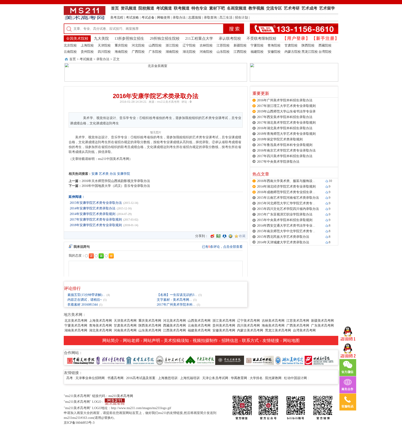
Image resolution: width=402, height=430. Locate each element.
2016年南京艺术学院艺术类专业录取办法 (286, 150)
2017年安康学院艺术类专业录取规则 (96, 219)
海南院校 (121, 51)
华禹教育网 (239, 378)
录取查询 (210, 17)
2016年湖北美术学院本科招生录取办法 (284, 128)
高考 (69, 378)
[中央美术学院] (199, 360)
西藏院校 (325, 45)
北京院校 (70, 45)
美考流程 (116, 17)
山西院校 (155, 45)
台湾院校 (325, 51)
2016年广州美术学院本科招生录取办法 (284, 100)
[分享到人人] (224, 236)
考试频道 (86, 59)
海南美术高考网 (273, 325)
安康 (94, 173)
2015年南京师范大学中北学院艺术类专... (286, 231)
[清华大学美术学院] (110, 360)
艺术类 (104, 173)
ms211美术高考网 (168, 101)
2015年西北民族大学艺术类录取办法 (283, 236)
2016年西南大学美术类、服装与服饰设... (286, 181)
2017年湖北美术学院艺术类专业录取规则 (286, 122)
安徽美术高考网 (223, 330)
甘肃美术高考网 (125, 325)
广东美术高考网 (322, 325)
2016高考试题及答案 (140, 378)
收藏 (242, 236)
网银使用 (163, 17)
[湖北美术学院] (289, 360)
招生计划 (241, 17)
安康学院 (123, 173)
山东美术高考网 (149, 330)
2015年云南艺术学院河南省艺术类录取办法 (288, 197)
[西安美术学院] (259, 360)
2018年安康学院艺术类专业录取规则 (96, 225)
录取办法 (179, 17)
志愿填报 (194, 17)
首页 (72, 59)
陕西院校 (308, 45)
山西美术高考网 (199, 320)
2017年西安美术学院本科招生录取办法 (284, 117)
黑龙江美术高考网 (278, 330)
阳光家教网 (273, 378)
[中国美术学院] (80, 360)
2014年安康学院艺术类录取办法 (92, 208)
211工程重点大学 (199, 38)
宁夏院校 (257, 45)
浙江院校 (172, 45)
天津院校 (104, 45)
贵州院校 (87, 51)
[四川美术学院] (319, 360)
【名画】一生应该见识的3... (177, 295)
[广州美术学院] (170, 360)
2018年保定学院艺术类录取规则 (280, 139)
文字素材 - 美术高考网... (174, 299)
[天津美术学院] (140, 360)
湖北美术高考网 (100, 330)
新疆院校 (240, 45)
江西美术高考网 (174, 330)
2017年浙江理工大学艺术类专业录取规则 (286, 106)
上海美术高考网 (100, 320)
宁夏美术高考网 (75, 325)
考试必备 (147, 17)
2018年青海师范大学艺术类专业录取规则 (286, 134)
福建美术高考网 (199, 330)
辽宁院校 (189, 45)
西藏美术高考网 (174, 325)
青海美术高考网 (100, 325)
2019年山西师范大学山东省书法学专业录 (286, 111)
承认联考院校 (230, 38)
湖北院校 (189, 51)
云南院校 (70, 51)
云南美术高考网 (199, 325)
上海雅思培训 (168, 378)
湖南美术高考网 (75, 330)
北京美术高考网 (75, 320)
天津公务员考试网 (215, 378)
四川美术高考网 (248, 325)
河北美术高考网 (174, 320)
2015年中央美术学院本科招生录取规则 (284, 220)
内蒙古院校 (293, 51)
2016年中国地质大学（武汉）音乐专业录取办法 (116, 186)
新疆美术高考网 (322, 320)
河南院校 (206, 51)
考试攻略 (132, 17)
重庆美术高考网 (149, 320)
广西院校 (138, 51)
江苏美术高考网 (297, 320)
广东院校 (155, 51)
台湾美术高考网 (304, 330)
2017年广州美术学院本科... (176, 304)
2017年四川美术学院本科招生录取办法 (284, 156)
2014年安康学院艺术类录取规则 (92, 214)
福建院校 (257, 51)
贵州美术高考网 (223, 325)
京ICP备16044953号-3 (79, 422)
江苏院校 (223, 45)
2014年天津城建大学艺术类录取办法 (283, 242)
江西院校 (240, 51)
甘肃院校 (291, 45)
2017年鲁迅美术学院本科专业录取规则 (284, 145)
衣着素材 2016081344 (82, 304)
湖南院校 (172, 51)
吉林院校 (206, 45)
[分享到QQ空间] (230, 236)
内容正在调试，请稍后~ (84, 299)
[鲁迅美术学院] (229, 360)
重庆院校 (121, 45)
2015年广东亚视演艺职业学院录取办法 (284, 214)
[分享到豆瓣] (218, 236)
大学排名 (256, 378)
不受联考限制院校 (261, 38)
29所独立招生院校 (165, 38)
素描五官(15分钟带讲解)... (86, 295)
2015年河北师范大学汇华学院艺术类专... (286, 203)
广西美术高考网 (297, 325)
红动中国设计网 (295, 378)
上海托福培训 (190, 378)
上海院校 (87, 45)
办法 (113, 173)
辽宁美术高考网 (248, 320)
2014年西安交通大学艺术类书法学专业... (286, 225)
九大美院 (101, 38)
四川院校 (104, 51)
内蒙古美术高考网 (250, 330)
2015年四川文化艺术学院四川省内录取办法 (288, 209)
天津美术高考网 (125, 320)
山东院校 (223, 51)
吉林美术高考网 (273, 320)
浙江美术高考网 (223, 320)
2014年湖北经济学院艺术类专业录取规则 (286, 186)
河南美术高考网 (125, 330)
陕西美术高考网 (149, 325)
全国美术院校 (77, 38)
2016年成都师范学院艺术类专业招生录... (286, 192)
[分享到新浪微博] (212, 236)
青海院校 (274, 45)
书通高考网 (115, 378)
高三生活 (225, 17)
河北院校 (138, 45)
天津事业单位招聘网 (90, 378)
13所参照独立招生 (129, 38)
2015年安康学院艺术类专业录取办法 (96, 203)
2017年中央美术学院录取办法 (278, 161)
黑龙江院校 (310, 51)
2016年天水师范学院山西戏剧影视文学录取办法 (116, 181)
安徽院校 (274, 51)
